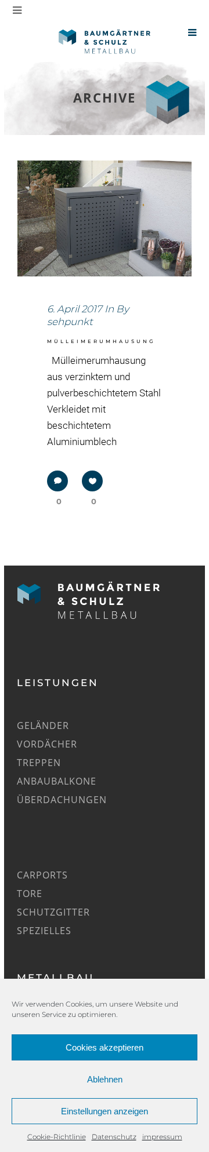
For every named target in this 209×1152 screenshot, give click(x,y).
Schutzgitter (53, 912)
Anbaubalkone (56, 781)
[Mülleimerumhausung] (104, 218)
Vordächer (47, 744)
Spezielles (44, 930)
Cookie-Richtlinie (56, 1136)
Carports (42, 875)
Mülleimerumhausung (101, 341)
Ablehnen (104, 1079)
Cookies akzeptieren (104, 1047)
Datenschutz (114, 1136)
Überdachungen (62, 799)
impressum (162, 1136)
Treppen (39, 762)
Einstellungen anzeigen (104, 1111)
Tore (29, 893)
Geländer (43, 725)
